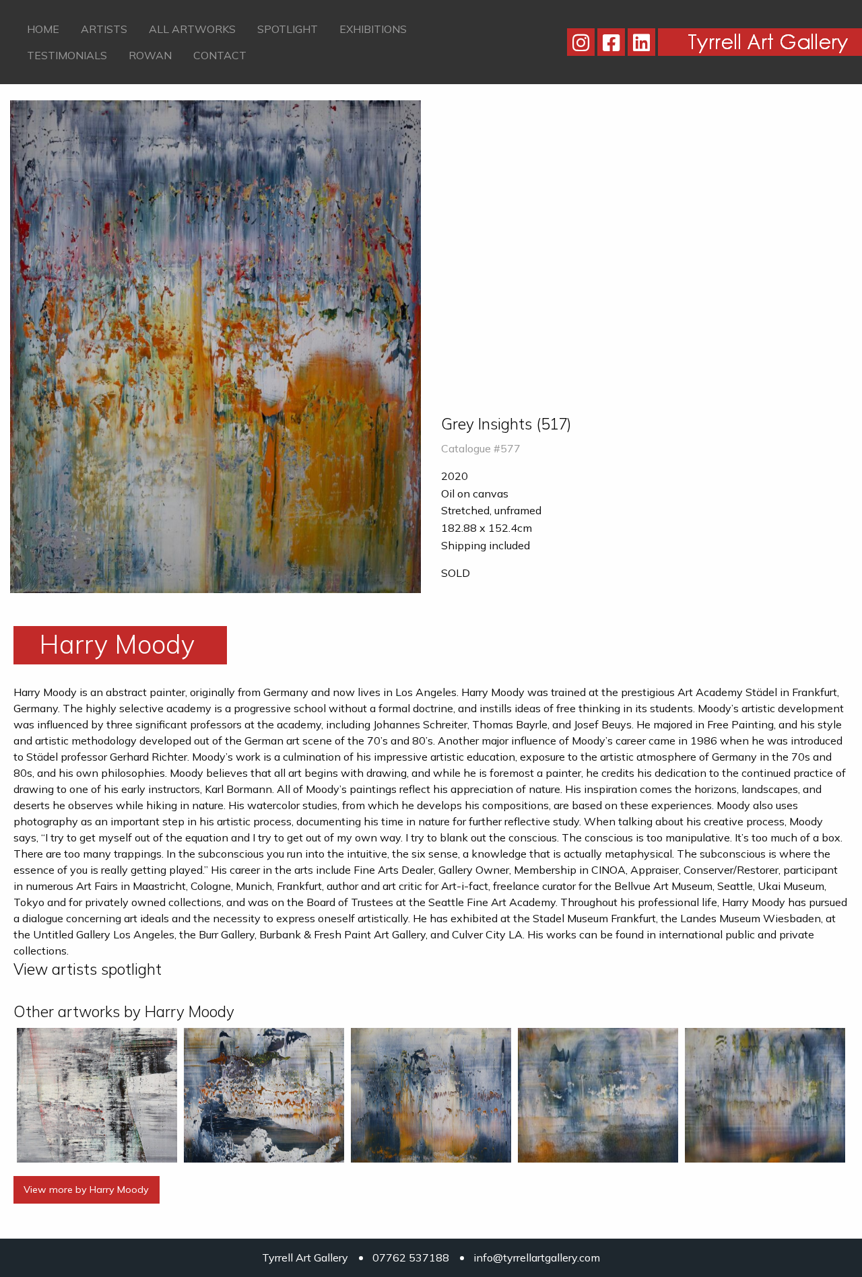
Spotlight (287, 29)
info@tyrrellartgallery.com (536, 1257)
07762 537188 (410, 1257)
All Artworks (192, 29)
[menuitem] (43, 29)
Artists (104, 29)
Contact (219, 55)
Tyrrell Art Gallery (305, 1257)
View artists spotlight (87, 969)
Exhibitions (373, 29)
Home (43, 29)
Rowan (150, 55)
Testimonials (67, 55)
